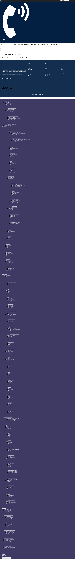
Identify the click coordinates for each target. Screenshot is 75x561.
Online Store (53, 44)
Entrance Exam (33, 44)
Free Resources (20, 44)
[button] (15, 44)
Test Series (43, 44)
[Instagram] (8, 88)
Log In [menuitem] (3, 0)
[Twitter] (3, 88)
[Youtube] (11, 88)
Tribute (57, 44)
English (63, 0)
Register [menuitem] (6, 0)
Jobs (38, 44)
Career (15, 44)
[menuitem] (1, 1)
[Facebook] (5, 88)
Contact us (47, 44)
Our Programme (27, 44)
